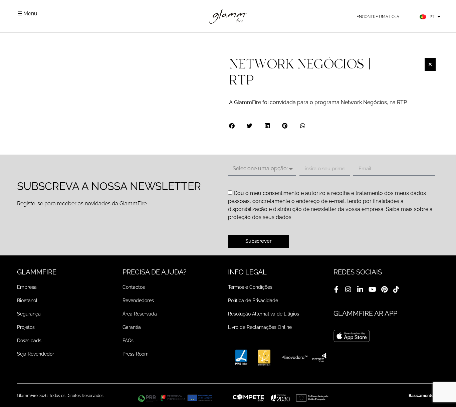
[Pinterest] (384, 289)
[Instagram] (348, 289)
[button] (232, 125)
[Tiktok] (396, 289)
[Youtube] (372, 289)
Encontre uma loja (378, 16)
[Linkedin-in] (360, 289)
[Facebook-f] (336, 289)
